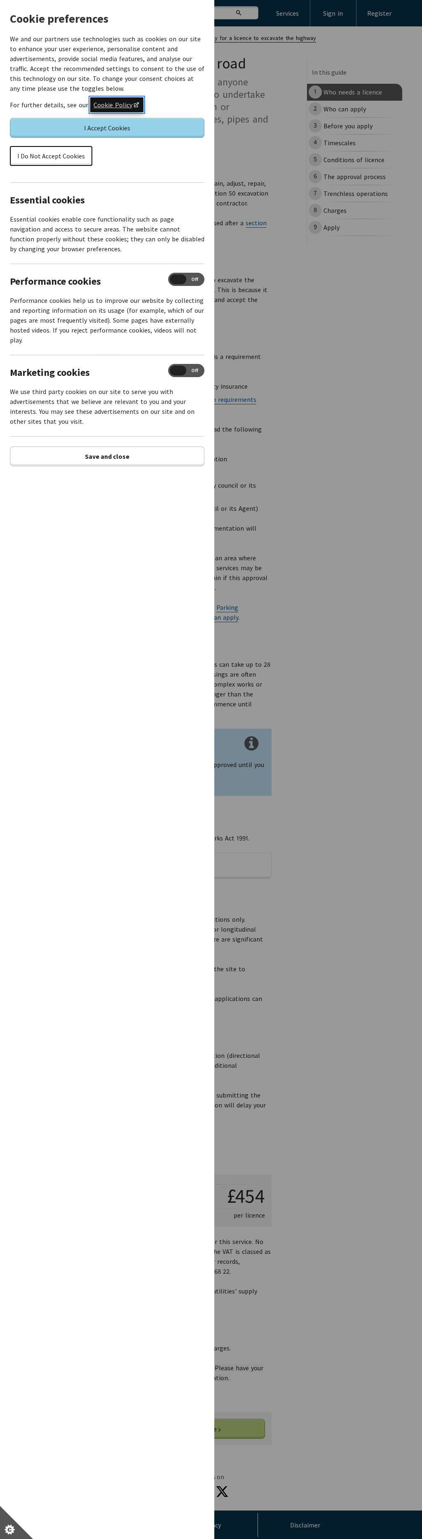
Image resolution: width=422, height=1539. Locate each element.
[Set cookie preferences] (16, 1522)
